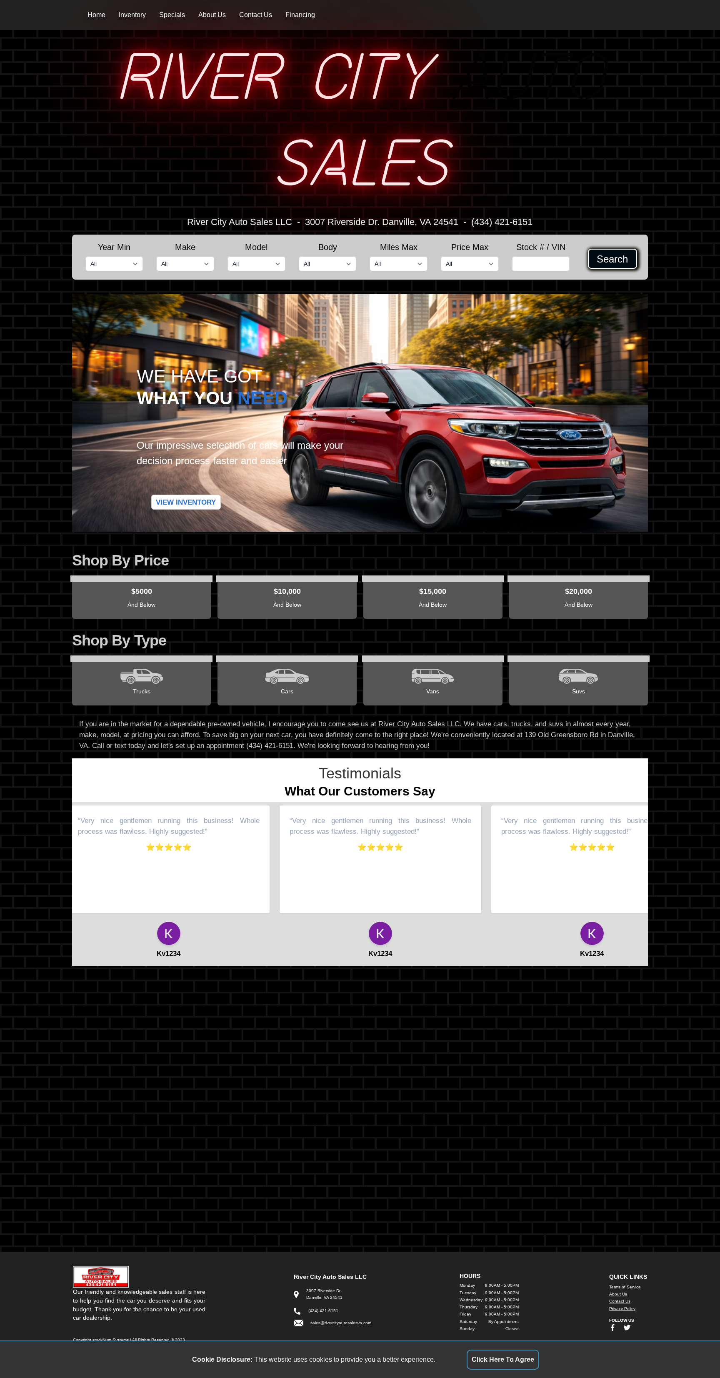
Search (612, 259)
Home (96, 14)
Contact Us (255, 14)
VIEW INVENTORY (186, 502)
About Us (212, 14)
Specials (172, 14)
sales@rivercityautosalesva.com (340, 1322)
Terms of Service (625, 1287)
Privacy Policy (622, 1308)
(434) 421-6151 (501, 222)
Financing (300, 14)
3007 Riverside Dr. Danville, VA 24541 (381, 222)
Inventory (132, 14)
